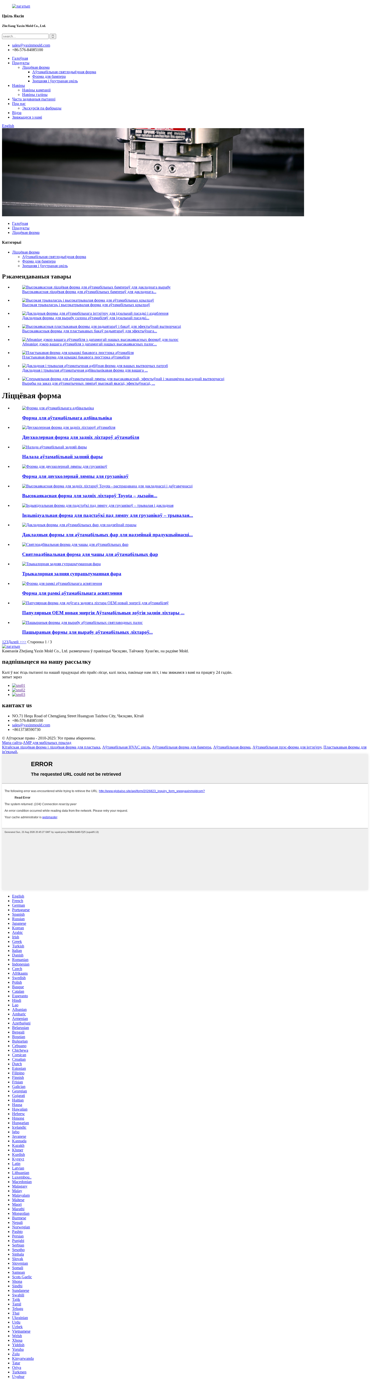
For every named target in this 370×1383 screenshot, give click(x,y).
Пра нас (19, 103)
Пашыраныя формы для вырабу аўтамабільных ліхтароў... (87, 632)
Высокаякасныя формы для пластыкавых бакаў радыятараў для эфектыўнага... (89, 331)
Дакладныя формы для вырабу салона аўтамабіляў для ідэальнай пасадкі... (85, 318)
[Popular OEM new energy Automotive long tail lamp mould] (95, 603)
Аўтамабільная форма (231, 747)
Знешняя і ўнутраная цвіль (55, 81)
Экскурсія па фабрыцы (41, 108)
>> (24, 642)
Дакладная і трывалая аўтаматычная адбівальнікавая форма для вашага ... (85, 370)
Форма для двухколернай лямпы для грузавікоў (75, 476)
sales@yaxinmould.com (31, 725)
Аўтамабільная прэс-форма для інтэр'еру (286, 747)
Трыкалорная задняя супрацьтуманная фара (71, 573)
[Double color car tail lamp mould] (68, 427)
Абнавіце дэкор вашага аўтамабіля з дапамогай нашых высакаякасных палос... (89, 344)
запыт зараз (12, 677)
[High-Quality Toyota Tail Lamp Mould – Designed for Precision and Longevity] (107, 486)
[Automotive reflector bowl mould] (58, 408)
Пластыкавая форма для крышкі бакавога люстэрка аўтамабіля (76, 357)
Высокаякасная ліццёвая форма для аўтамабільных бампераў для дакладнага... (89, 292)
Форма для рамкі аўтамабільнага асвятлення (72, 593)
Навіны (18, 85)
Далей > (15, 642)
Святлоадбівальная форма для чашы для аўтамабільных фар (90, 554)
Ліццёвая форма (36, 67)
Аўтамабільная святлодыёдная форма (64, 72)
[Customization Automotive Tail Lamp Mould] (54, 447)
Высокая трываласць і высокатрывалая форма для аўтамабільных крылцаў (86, 305)
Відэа (16, 113)
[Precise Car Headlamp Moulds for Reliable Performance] (79, 525)
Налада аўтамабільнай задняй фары (62, 456)
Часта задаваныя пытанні (33, 99)
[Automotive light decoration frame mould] (62, 583)
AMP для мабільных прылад (47, 742)
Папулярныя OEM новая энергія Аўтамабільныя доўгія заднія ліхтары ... (103, 612)
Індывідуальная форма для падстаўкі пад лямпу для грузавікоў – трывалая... (107, 515)
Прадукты (20, 63)
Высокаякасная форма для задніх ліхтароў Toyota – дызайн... (89, 495)
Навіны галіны (35, 94)
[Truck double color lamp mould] (64, 466)
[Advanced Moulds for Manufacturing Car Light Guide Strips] (82, 622)
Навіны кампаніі (36, 90)
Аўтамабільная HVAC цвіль (126, 747)
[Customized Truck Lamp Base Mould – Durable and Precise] (97, 505)
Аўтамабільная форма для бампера (181, 747)
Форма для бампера (49, 76)
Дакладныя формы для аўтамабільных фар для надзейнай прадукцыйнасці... (107, 534)
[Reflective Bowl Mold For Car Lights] (75, 544)
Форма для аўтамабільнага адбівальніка (67, 417)
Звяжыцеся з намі (27, 117)
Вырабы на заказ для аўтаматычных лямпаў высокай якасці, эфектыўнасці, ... (88, 383)
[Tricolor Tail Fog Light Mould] (61, 564)
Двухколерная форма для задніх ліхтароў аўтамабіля (80, 437)
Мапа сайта (12, 742)
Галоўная (20, 58)
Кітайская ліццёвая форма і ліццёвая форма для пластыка (51, 747)
